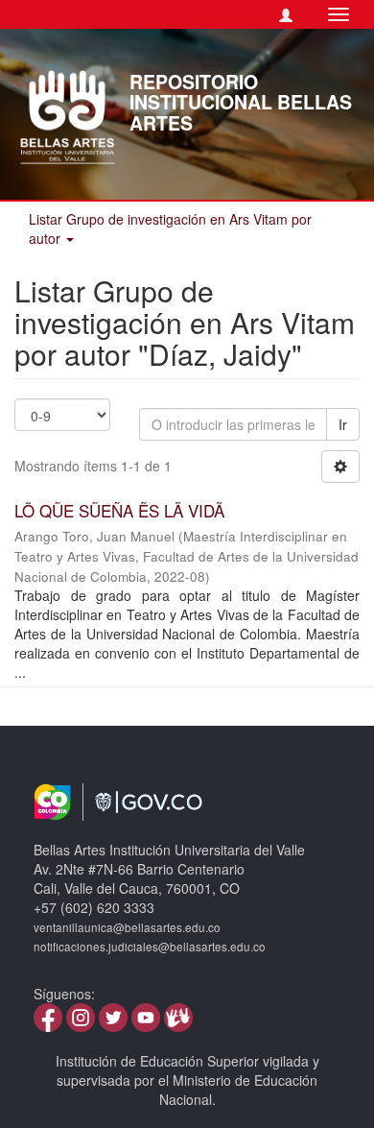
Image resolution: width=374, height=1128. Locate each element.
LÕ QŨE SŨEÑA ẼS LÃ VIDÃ (119, 510)
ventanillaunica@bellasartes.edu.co (127, 927)
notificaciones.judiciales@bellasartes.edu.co (150, 946)
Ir (343, 424)
